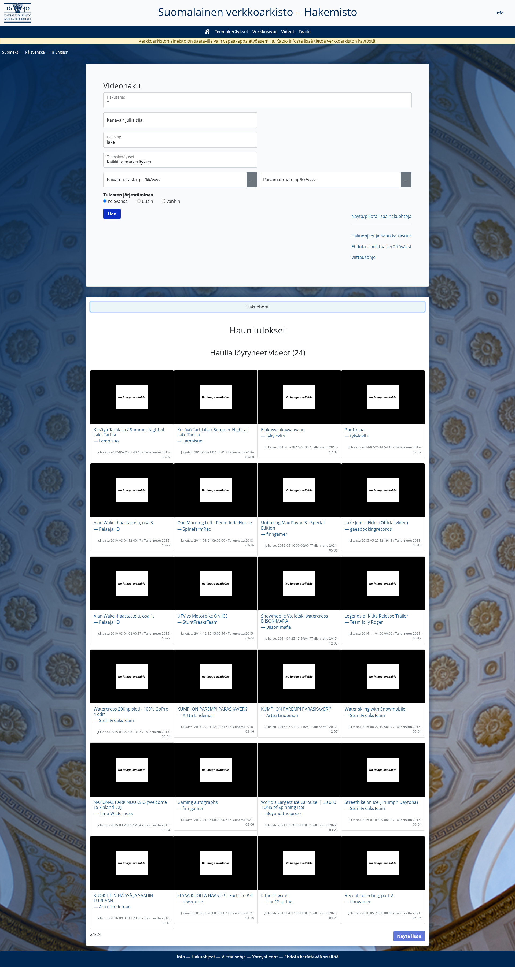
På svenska (35, 52)
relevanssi (118, 201)
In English (59, 52)
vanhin (173, 201)
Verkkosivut (264, 32)
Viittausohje (363, 257)
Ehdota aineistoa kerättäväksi (381, 247)
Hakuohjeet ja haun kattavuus (381, 236)
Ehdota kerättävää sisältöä (311, 957)
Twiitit (305, 32)
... (251, 180)
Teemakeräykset (231, 32)
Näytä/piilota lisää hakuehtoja (381, 216)
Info (499, 13)
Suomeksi (10, 52)
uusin (147, 201)
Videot (287, 32)
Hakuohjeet (203, 957)
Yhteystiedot (265, 957)
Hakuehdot (257, 307)
